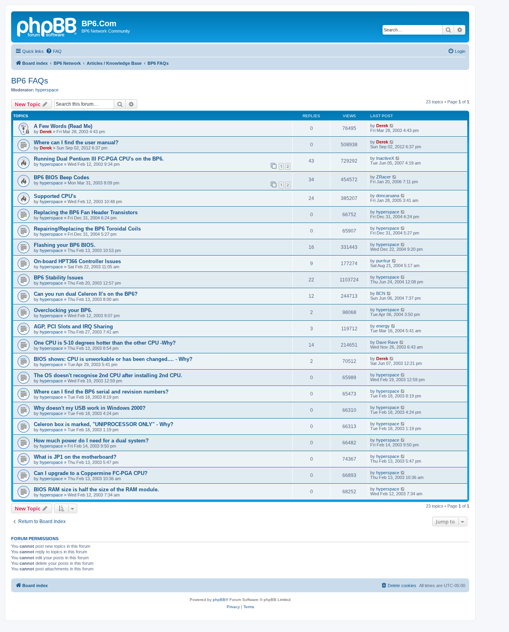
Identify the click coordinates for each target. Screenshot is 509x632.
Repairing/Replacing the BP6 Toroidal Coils (87, 229)
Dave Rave (387, 342)
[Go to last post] (391, 125)
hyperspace (46, 89)
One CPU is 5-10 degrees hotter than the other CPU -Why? (105, 343)
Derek (46, 131)
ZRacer (383, 176)
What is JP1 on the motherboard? (75, 457)
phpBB (219, 599)
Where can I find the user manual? (76, 142)
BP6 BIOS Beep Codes (61, 177)
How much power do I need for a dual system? (91, 441)
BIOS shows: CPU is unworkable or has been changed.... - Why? (113, 359)
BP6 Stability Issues (58, 278)
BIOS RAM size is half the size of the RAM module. (96, 489)
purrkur (383, 260)
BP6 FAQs (29, 80)
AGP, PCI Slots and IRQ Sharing (73, 327)
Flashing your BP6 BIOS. (64, 245)
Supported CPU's (55, 196)
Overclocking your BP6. (63, 310)
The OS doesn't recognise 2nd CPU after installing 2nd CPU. (108, 375)
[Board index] (47, 26)
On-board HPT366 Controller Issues (77, 261)
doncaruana (387, 195)
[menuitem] (54, 51)
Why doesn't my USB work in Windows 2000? (90, 408)
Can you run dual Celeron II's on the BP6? (86, 294)
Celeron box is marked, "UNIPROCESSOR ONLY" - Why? (103, 424)
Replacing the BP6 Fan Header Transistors (86, 212)
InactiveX (385, 158)
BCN (380, 293)
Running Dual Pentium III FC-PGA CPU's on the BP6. (99, 159)
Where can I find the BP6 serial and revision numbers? (101, 392)
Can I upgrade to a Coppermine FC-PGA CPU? (91, 473)
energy (383, 326)
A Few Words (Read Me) (63, 126)
